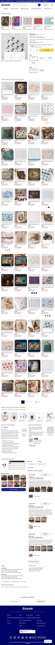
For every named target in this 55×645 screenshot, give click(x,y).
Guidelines (43, 642)
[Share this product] (21, 35)
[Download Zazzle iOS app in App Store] (33, 637)
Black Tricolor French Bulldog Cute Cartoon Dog (11, 409)
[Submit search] (39, 4)
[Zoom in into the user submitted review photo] (4, 478)
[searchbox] (26, 4)
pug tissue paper (25, 586)
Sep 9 (32, 45)
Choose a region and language (26, 629)
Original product (36, 496)
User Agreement (32, 642)
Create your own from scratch (24, 435)
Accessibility (27, 643)
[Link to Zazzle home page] (6, 4)
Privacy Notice (38, 642)
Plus (12, 1)
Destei (42, 42)
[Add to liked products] (25, 35)
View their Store (37, 443)
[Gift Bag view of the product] (14, 46)
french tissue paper (17, 586)
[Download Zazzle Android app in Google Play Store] (42, 637)
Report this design (50, 435)
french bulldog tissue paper (7, 586)
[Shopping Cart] (51, 4)
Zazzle (2, 1)
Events (8, 1)
